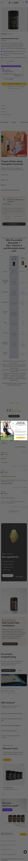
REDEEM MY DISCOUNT (20, 437)
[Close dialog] (26, 422)
